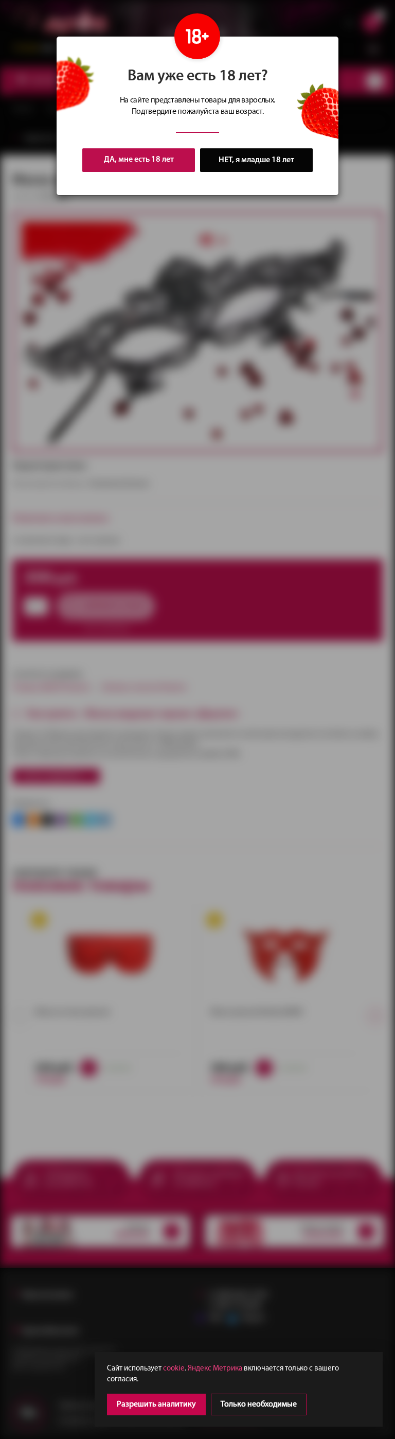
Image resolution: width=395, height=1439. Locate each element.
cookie (174, 1369)
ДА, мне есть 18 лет (139, 160)
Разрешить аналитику (156, 1404)
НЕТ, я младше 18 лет (256, 160)
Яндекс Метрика (215, 1369)
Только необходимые (259, 1404)
